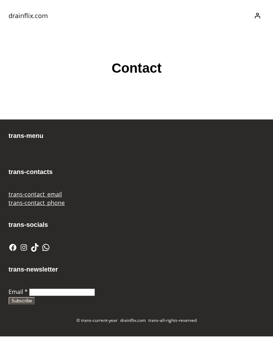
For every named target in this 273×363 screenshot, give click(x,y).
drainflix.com (28, 15)
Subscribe (21, 300)
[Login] (257, 16)
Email (18, 292)
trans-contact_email (35, 194)
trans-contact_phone (37, 203)
